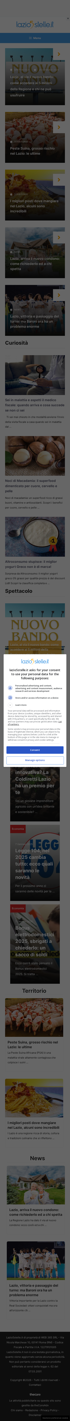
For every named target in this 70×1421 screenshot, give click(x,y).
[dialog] (35, 710)
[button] (35, 705)
